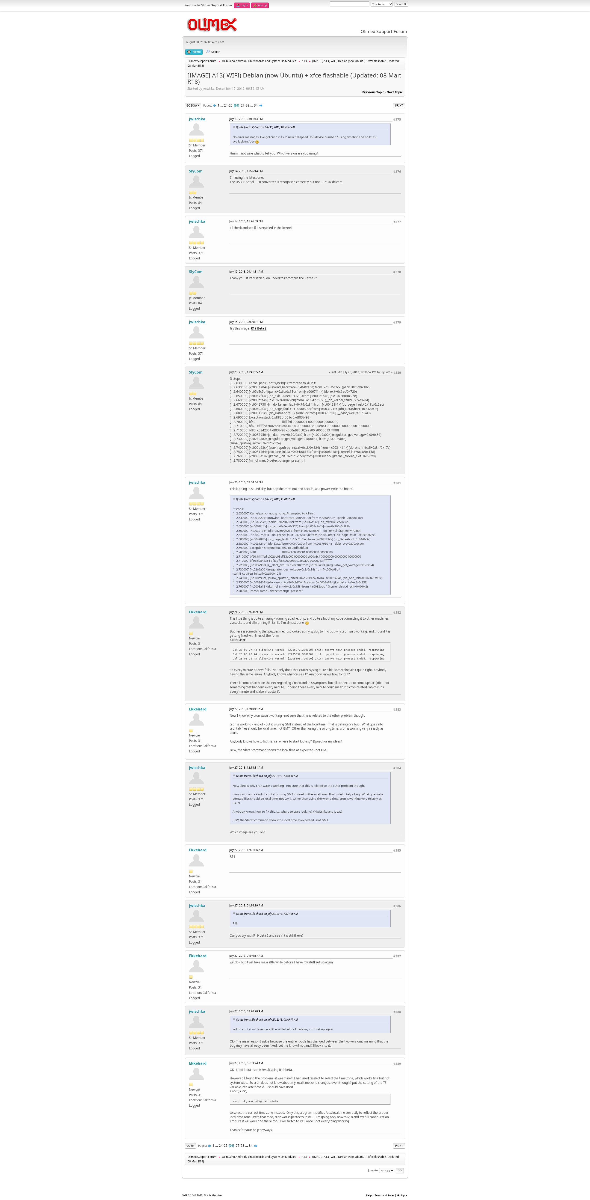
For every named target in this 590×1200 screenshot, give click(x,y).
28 (247, 105)
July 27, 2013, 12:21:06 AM (246, 850)
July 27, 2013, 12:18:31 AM (246, 767)
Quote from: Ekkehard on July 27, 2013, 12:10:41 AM (267, 776)
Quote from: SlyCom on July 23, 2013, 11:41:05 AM (265, 499)
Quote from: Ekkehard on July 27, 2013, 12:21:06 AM (267, 913)
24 (226, 105)
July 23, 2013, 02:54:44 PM (246, 482)
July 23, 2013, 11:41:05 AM (246, 372)
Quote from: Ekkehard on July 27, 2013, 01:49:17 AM (267, 1019)
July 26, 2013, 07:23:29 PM (246, 612)
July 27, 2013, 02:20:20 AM (246, 1011)
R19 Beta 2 (258, 328)
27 (243, 105)
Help (369, 1195)
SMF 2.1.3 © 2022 (192, 1195)
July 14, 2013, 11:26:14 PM (246, 171)
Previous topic (373, 92)
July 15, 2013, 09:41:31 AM (246, 271)
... (222, 105)
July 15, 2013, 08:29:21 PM (246, 322)
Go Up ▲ (402, 1195)
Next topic (394, 92)
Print (399, 105)
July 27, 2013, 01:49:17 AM (246, 956)
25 (231, 105)
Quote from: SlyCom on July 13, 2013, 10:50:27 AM (265, 127)
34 (256, 105)
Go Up (190, 1145)
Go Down (193, 105)
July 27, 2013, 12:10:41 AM (246, 709)
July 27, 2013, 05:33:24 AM (246, 1063)
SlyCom (196, 171)
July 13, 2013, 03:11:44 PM (246, 119)
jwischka (197, 119)
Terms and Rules (384, 1195)
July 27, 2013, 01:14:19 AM (246, 905)
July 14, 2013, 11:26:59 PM (246, 221)
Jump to (373, 1170)
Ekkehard (197, 612)
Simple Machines (213, 1195)
